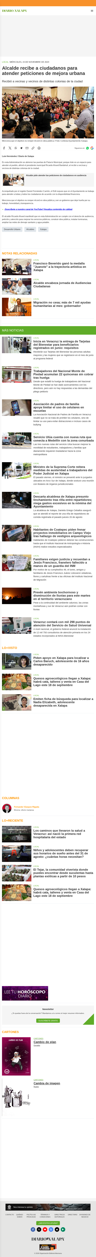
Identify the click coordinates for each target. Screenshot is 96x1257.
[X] (10, 148)
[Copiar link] (33, 148)
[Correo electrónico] (27, 148)
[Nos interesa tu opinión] (48, 1207)
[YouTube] (45, 1229)
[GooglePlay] (63, 1229)
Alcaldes (30, 229)
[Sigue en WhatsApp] (88, 148)
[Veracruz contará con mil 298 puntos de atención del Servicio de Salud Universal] (16, 629)
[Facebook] (4, 148)
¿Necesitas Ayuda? (48, 1223)
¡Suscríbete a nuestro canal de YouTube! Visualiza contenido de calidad (38, 209)
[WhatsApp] (16, 148)
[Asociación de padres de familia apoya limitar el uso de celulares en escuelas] (16, 414)
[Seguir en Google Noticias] (92, 148)
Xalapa (43, 229)
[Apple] (57, 1229)
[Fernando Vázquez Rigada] (7, 808)
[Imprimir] (39, 148)
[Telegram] (21, 148)
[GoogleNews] (51, 1229)
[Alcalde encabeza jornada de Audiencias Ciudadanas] (16, 286)
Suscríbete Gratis (48, 1021)
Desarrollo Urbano (12, 229)
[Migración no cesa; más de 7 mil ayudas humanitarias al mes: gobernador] (16, 307)
